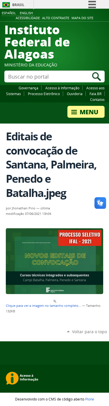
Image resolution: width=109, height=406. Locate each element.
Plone (89, 399)
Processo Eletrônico (44, 93)
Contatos (97, 99)
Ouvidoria (75, 93)
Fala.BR (95, 93)
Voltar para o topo (89, 331)
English (26, 13)
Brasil (18, 4)
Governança (28, 88)
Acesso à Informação (62, 88)
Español (9, 13)
